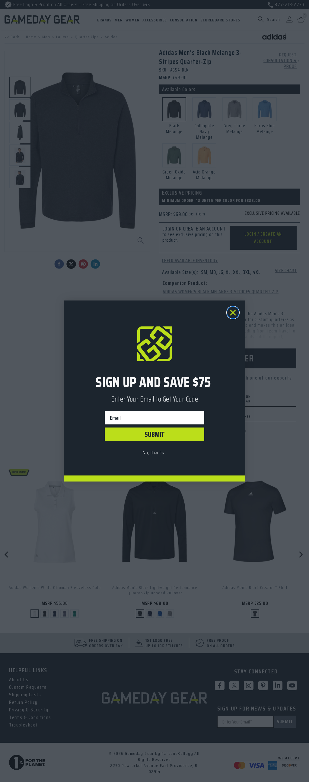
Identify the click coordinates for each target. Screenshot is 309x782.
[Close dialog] (233, 313)
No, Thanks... (154, 452)
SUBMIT (155, 434)
